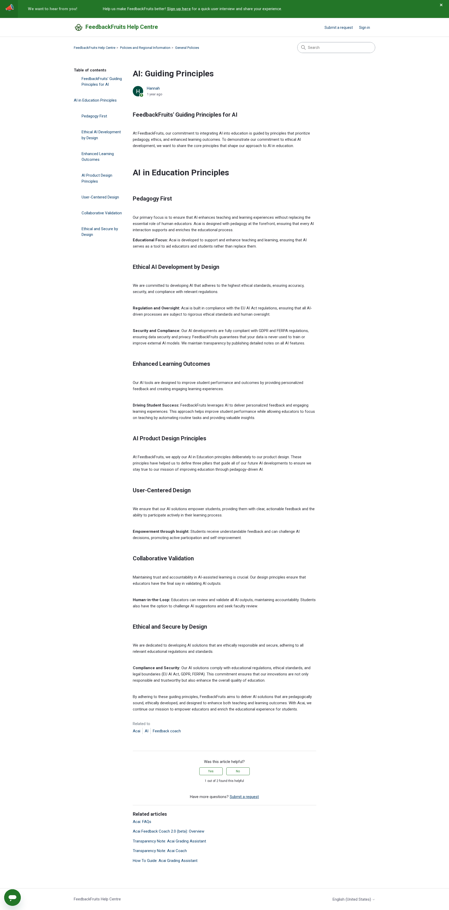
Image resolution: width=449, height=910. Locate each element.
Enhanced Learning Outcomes (98, 156)
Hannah (153, 88)
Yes (211, 771)
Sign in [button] (364, 27)
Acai (136, 731)
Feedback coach (167, 731)
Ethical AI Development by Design (101, 135)
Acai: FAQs (142, 821)
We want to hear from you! (52, 8)
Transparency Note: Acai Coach (160, 850)
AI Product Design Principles (97, 178)
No (238, 771)
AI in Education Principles (95, 100)
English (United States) (352, 899)
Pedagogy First (94, 116)
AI (146, 731)
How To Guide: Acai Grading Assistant (165, 860)
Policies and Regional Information (145, 48)
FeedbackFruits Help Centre (94, 48)
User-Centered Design (100, 197)
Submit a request (339, 27)
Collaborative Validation (102, 213)
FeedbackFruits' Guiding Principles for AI (102, 81)
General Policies (187, 48)
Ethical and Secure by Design (100, 232)
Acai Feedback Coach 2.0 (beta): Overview (168, 831)
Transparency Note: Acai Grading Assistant (169, 841)
